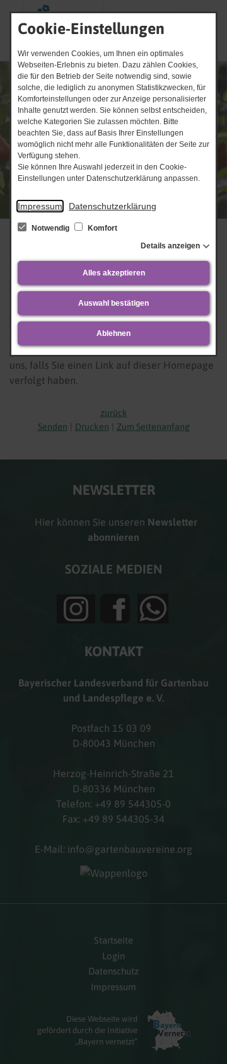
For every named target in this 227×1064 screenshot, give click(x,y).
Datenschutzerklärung (112, 206)
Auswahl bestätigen (113, 303)
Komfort (101, 228)
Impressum (40, 206)
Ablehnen (113, 333)
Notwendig (50, 228)
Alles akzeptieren (114, 273)
